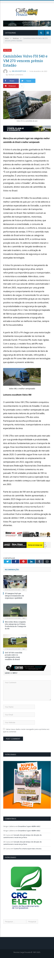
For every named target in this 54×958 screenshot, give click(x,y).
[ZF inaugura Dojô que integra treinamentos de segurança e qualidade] (15, 583)
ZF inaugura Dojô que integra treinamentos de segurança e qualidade (14, 595)
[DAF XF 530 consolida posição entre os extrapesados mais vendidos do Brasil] (15, 642)
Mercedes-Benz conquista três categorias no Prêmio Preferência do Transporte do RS (15, 625)
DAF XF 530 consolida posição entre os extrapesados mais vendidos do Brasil (13, 656)
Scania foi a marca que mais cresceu (27, 848)
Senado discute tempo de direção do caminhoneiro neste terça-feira (22, 836)
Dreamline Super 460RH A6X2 (29, 826)
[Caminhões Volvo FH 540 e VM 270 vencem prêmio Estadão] (27, 105)
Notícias (7, 50)
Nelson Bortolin (19, 71)
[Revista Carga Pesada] (27, 12)
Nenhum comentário (16, 75)
